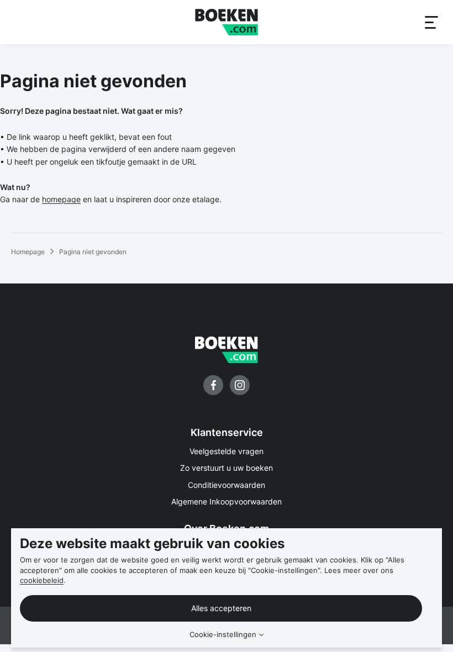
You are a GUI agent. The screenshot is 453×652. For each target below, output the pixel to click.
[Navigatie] (431, 22)
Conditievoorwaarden (226, 485)
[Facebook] (213, 385)
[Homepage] (226, 22)
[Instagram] (240, 385)
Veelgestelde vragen (226, 451)
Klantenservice (227, 432)
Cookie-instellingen (222, 634)
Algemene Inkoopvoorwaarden (226, 501)
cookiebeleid (42, 580)
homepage (61, 199)
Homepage (28, 252)
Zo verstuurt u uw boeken (226, 467)
